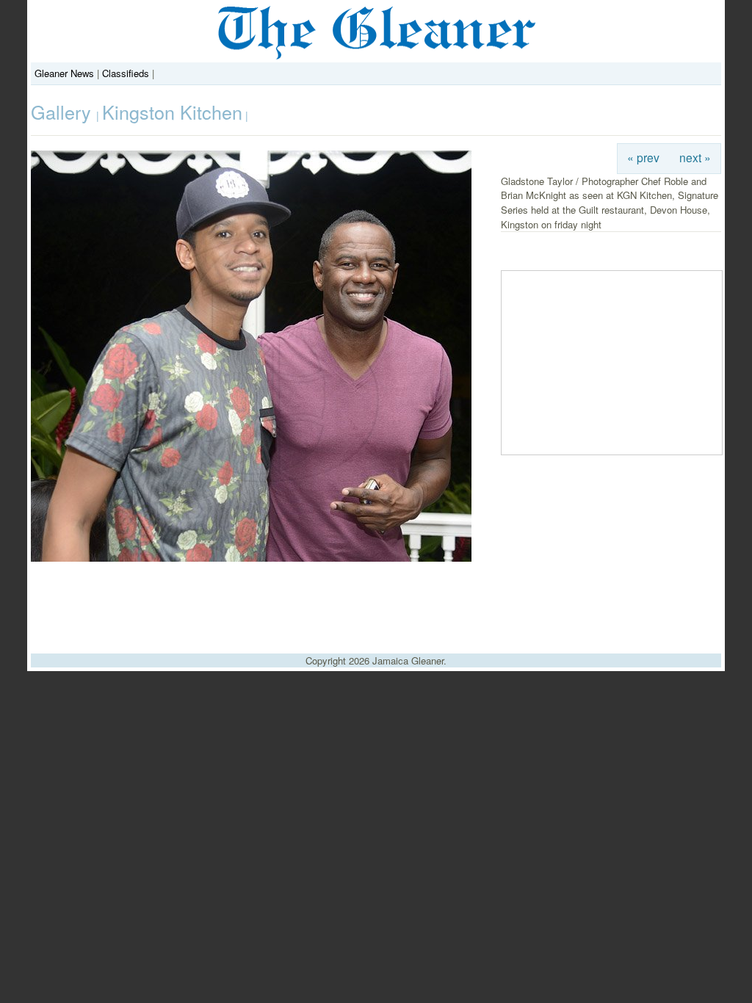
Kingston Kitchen (172, 111)
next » (695, 157)
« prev (643, 157)
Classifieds (125, 73)
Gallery (63, 111)
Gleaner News (64, 73)
